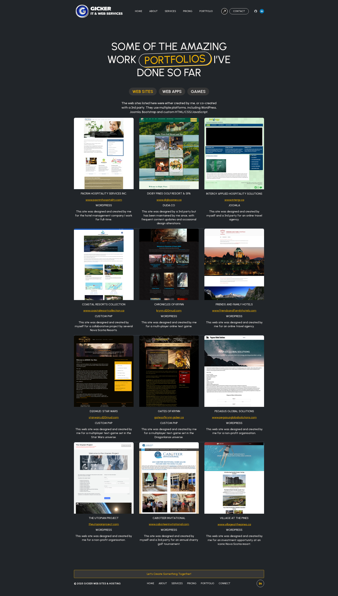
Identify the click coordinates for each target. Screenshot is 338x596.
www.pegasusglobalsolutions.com (234, 417)
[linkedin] (262, 11)
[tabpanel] (169, 323)
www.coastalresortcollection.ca (103, 310)
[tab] (143, 91)
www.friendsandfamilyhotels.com (234, 310)
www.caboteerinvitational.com (169, 524)
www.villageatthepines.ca (234, 524)
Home (138, 11)
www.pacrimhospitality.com (104, 199)
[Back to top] (329, 587)
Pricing (187, 11)
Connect (224, 583)
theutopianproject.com (104, 524)
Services (170, 11)
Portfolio (206, 11)
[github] (256, 11)
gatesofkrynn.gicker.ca (169, 417)
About (153, 11)
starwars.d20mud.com (104, 417)
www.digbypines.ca (169, 199)
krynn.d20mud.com (168, 310)
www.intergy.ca (234, 199)
